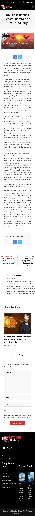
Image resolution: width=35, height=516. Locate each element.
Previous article (7, 256)
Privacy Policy (6, 487)
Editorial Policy (6, 480)
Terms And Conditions (9, 484)
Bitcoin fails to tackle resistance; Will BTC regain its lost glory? (21, 492)
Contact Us (5, 477)
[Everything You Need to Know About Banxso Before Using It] (31, 477)
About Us (4, 473)
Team (3, 491)
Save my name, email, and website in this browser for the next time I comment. (17, 416)
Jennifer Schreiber (14, 275)
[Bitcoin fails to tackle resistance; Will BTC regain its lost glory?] (22, 477)
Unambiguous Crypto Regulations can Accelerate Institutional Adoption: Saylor (17, 339)
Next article (29, 256)
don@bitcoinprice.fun (12, 459)
